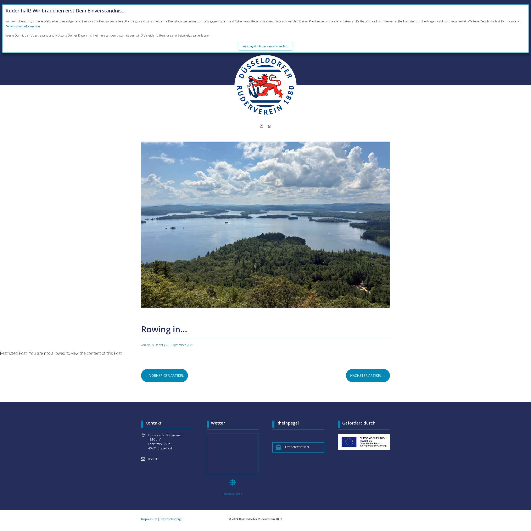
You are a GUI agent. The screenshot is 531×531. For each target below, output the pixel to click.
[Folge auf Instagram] (261, 126)
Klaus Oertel (155, 345)
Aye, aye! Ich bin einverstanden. (265, 46)
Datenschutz (169, 519)
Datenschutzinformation (23, 26)
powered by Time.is (233, 493)
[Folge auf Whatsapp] (269, 126)
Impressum (149, 519)
